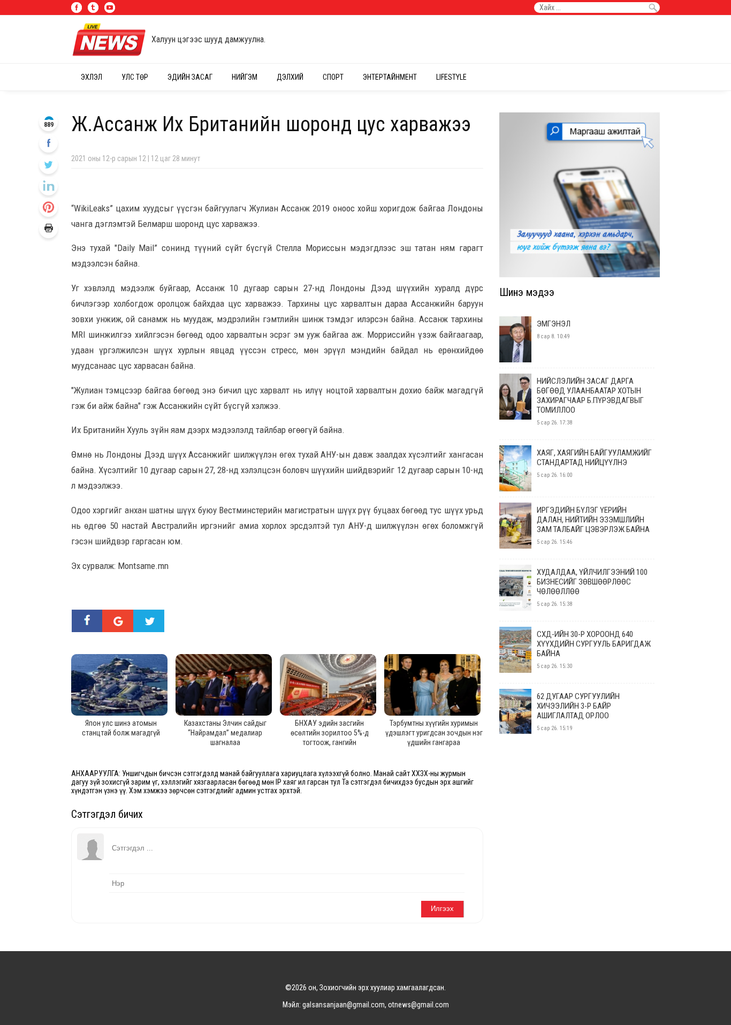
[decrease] (48, 207)
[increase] (48, 186)
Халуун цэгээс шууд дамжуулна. (208, 39)
